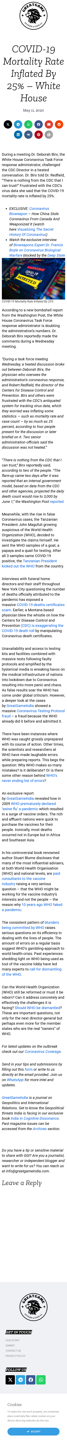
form (29, 1069)
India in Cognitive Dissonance (35, 1118)
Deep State (56, 255)
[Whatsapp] (41, 1379)
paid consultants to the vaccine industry (31, 878)
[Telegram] (20, 1379)
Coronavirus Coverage (43, 1051)
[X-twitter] (10, 1379)
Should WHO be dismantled (37, 1008)
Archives (40, 1129)
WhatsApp (15, 1080)
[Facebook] (30, 1379)
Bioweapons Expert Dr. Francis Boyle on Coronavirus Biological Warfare (36, 250)
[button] (8, 124)
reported (56, 501)
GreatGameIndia (20, 705)
